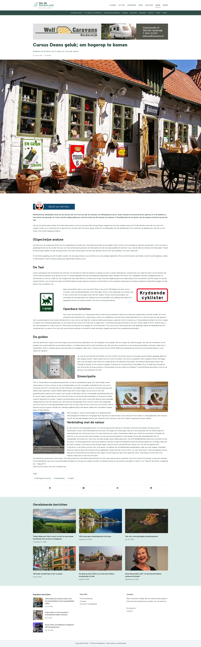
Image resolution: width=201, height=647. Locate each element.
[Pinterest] (117, 488)
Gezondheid (131, 5)
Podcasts (151, 13)
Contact (129, 611)
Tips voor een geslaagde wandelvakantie (141, 536)
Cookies (83, 601)
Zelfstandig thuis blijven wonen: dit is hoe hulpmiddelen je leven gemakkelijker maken (59, 601)
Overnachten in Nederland (112, 13)
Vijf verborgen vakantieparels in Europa (95, 536)
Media (141, 5)
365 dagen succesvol (42, 478)
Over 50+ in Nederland (88, 604)
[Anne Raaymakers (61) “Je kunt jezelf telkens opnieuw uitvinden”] (146, 558)
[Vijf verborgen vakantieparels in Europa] (100, 521)
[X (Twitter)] (83, 488)
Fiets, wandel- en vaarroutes (93, 13)
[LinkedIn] (151, 488)
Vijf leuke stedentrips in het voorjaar (47, 574)
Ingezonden (133, 13)
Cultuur (121, 5)
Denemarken (59, 478)
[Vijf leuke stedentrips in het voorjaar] (54, 558)
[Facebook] (50, 488)
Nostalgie (149, 5)
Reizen (158, 5)
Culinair (113, 5)
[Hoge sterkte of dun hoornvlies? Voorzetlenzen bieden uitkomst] (38, 615)
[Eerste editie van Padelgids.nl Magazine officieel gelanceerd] (38, 627)
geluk (70, 478)
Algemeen (125, 13)
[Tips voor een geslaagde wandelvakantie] (146, 521)
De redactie (130, 608)
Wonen (165, 5)
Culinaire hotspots (76, 13)
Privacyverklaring (86, 599)
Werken (165, 13)
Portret (158, 13)
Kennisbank (142, 13)
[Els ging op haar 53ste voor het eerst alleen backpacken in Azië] (100, 558)
